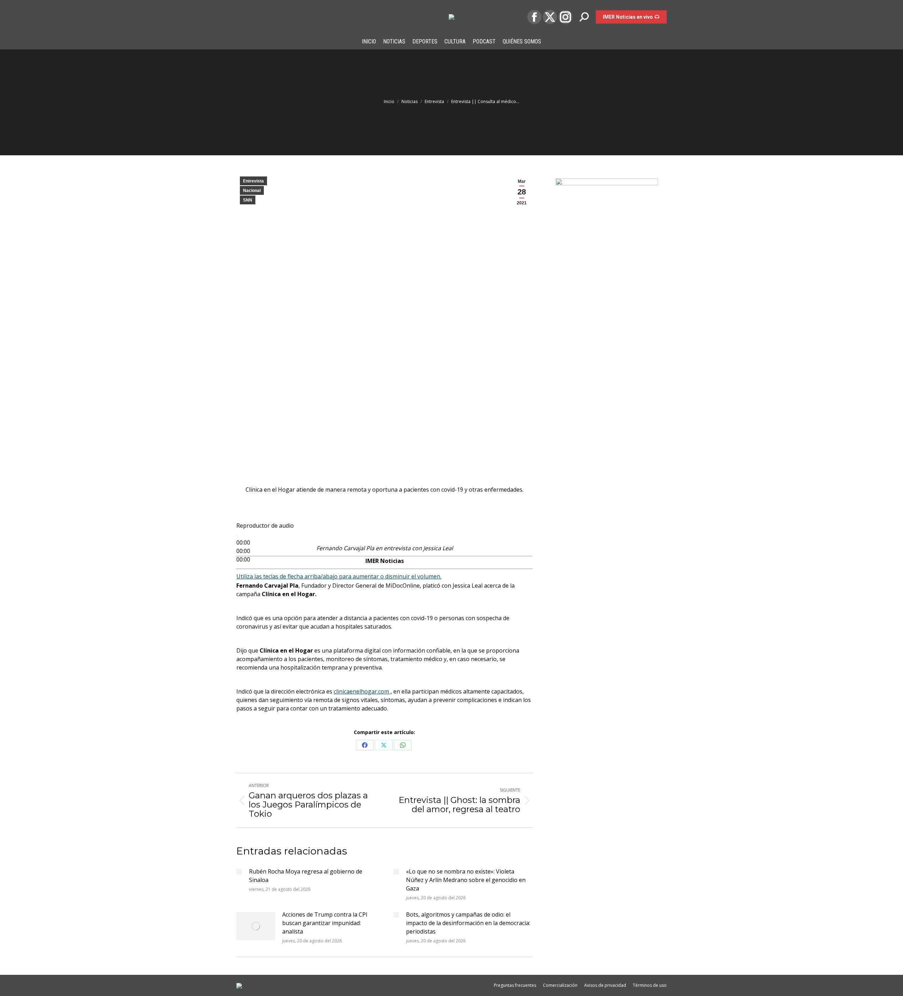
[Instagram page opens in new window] (565, 17)
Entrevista (253, 181)
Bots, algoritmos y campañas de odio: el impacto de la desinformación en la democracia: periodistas (468, 923)
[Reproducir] (237, 536)
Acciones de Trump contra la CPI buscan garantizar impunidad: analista (325, 923)
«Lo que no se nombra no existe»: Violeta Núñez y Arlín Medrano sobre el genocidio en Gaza (466, 880)
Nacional (252, 190)
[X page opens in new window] (550, 17)
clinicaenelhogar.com (362, 691)
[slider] (338, 576)
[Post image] (239, 872)
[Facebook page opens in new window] (534, 17)
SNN (247, 200)
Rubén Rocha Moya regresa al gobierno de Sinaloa (305, 876)
